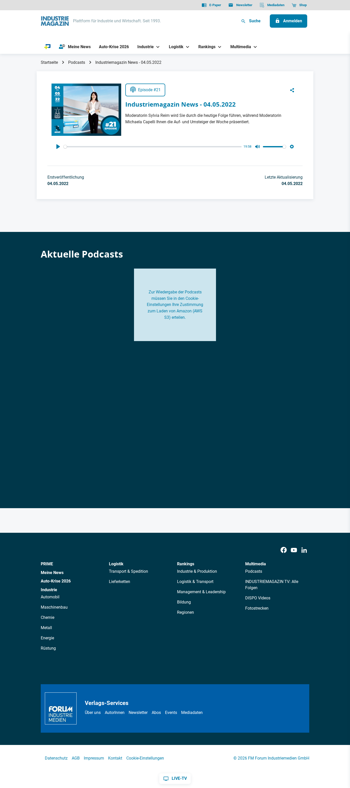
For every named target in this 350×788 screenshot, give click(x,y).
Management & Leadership (201, 591)
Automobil (50, 597)
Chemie (47, 617)
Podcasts (76, 62)
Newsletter (138, 712)
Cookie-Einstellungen (145, 758)
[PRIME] (47, 47)
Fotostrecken (257, 608)
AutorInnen (115, 712)
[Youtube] (294, 550)
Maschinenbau (54, 607)
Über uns (93, 712)
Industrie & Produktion (197, 571)
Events (171, 712)
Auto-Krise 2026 (56, 581)
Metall (46, 627)
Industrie (49, 589)
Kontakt (115, 758)
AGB (76, 758)
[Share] (292, 90)
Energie (47, 638)
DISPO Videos (257, 598)
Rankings (185, 563)
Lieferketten (119, 581)
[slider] (153, 146)
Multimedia (255, 563)
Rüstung (48, 648)
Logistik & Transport (195, 581)
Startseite (49, 62)
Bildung (184, 602)
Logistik (116, 563)
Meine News (52, 572)
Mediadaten (192, 712)
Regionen (185, 612)
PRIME (47, 563)
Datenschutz (56, 758)
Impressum (94, 758)
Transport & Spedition (128, 571)
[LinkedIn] (304, 550)
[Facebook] (284, 550)
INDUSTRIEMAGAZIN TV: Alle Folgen (271, 584)
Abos (156, 712)
